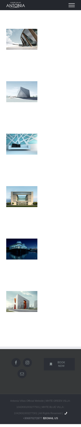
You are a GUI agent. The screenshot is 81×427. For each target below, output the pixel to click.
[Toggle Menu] (72, 5)
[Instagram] (27, 362)
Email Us (52, 418)
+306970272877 (32, 418)
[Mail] (22, 373)
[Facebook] (16, 362)
